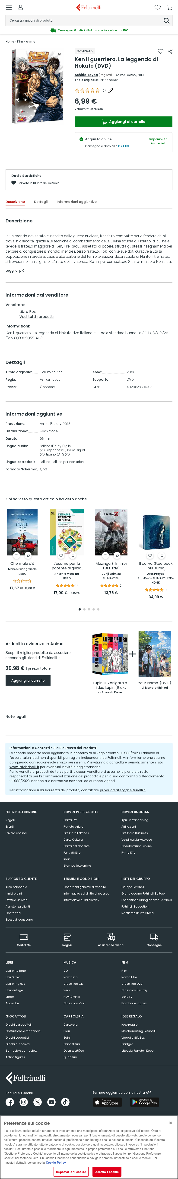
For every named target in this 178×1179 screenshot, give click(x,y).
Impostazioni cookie (71, 1171)
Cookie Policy (56, 1162)
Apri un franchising (134, 820)
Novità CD (70, 977)
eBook (10, 997)
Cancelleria (72, 1044)
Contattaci (13, 913)
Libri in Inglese (15, 984)
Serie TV (126, 997)
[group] (89, 30)
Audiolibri (12, 1003)
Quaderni (70, 1057)
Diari (67, 1031)
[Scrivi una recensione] (111, 90)
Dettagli (41, 201)
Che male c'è (22, 563)
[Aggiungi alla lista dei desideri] (160, 51)
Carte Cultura (73, 840)
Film (124, 971)
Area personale (16, 887)
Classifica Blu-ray (134, 990)
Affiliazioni (128, 827)
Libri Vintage (14, 990)
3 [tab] (42, 121)
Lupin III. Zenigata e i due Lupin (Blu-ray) (110, 685)
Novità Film (129, 977)
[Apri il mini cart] (169, 7)
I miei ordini (14, 893)
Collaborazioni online (136, 846)
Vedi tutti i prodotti (36, 316)
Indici (67, 859)
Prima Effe (128, 853)
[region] (89, 1147)
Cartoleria (71, 1025)
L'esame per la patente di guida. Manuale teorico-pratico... (67, 566)
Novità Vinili (72, 997)
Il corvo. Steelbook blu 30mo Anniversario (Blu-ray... (156, 566)
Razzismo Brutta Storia (137, 913)
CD (66, 971)
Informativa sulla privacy (81, 900)
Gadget (127, 1044)
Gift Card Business (134, 833)
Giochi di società (18, 1044)
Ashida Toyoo (86, 75)
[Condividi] (170, 51)
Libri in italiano (16, 971)
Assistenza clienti (18, 906)
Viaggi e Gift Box (133, 1038)
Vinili (67, 990)
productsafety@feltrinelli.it (123, 790)
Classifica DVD (131, 984)
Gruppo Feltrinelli (133, 887)
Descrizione (15, 201)
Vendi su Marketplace (136, 840)
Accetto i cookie (107, 1171)
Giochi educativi (17, 1038)
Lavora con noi (16, 833)
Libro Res (96, 109)
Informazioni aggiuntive (77, 201)
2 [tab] (37, 121)
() (104, 90)
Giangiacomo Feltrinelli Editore (143, 893)
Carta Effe (70, 820)
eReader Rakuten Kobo (137, 1051)
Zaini (67, 1038)
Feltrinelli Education (135, 906)
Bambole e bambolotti (21, 1051)
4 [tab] (94, 610)
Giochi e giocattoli (19, 1025)
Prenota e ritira (73, 827)
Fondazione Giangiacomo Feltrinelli (146, 900)
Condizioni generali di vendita (85, 887)
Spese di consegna (19, 919)
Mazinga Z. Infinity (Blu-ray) (111, 566)
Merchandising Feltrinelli (138, 1031)
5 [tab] (98, 610)
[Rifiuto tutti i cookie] (170, 1123)
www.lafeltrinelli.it (24, 767)
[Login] (20, 7)
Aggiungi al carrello (126, 121)
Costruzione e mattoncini (23, 1031)
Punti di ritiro (72, 853)
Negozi (10, 820)
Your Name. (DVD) (154, 683)
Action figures (15, 1057)
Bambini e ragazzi (134, 1003)
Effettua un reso (16, 900)
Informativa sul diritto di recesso (86, 893)
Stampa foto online (77, 866)
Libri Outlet (13, 977)
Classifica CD (73, 984)
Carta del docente (76, 846)
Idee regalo (129, 1025)
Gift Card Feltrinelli (76, 833)
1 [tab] (33, 121)
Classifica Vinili (74, 1003)
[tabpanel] (37, 86)
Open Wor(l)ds (74, 1051)
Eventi (10, 827)
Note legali (16, 716)
